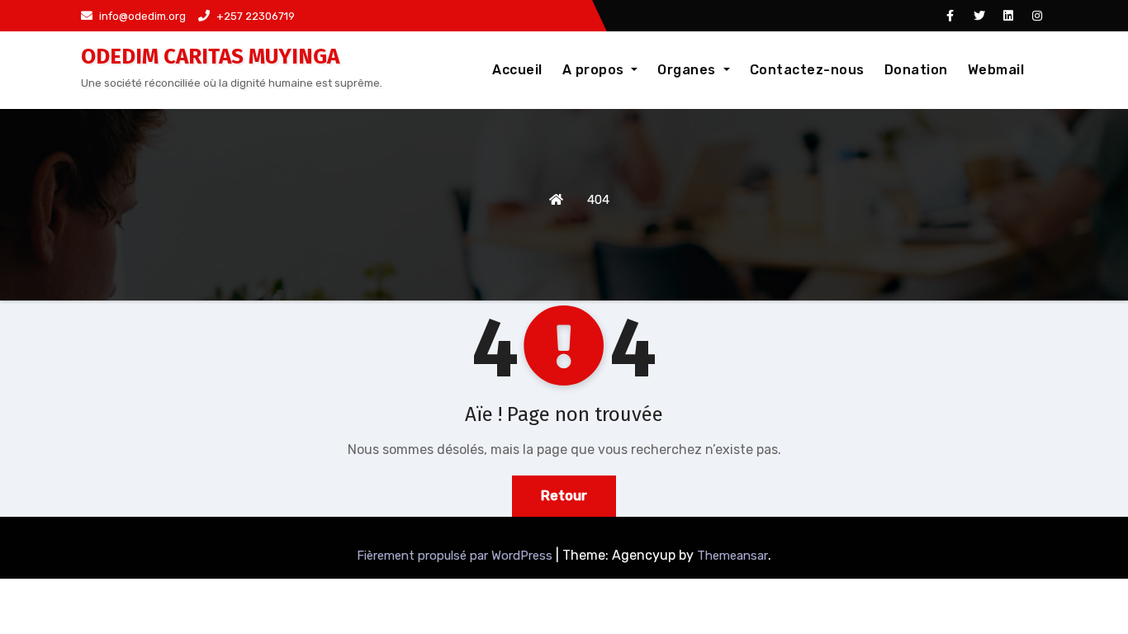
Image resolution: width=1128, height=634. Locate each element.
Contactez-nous (807, 70)
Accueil (517, 70)
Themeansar (732, 555)
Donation (916, 70)
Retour (564, 496)
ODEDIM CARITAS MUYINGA (210, 56)
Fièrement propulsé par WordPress (456, 555)
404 (598, 199)
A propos (595, 70)
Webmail (996, 70)
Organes (688, 70)
